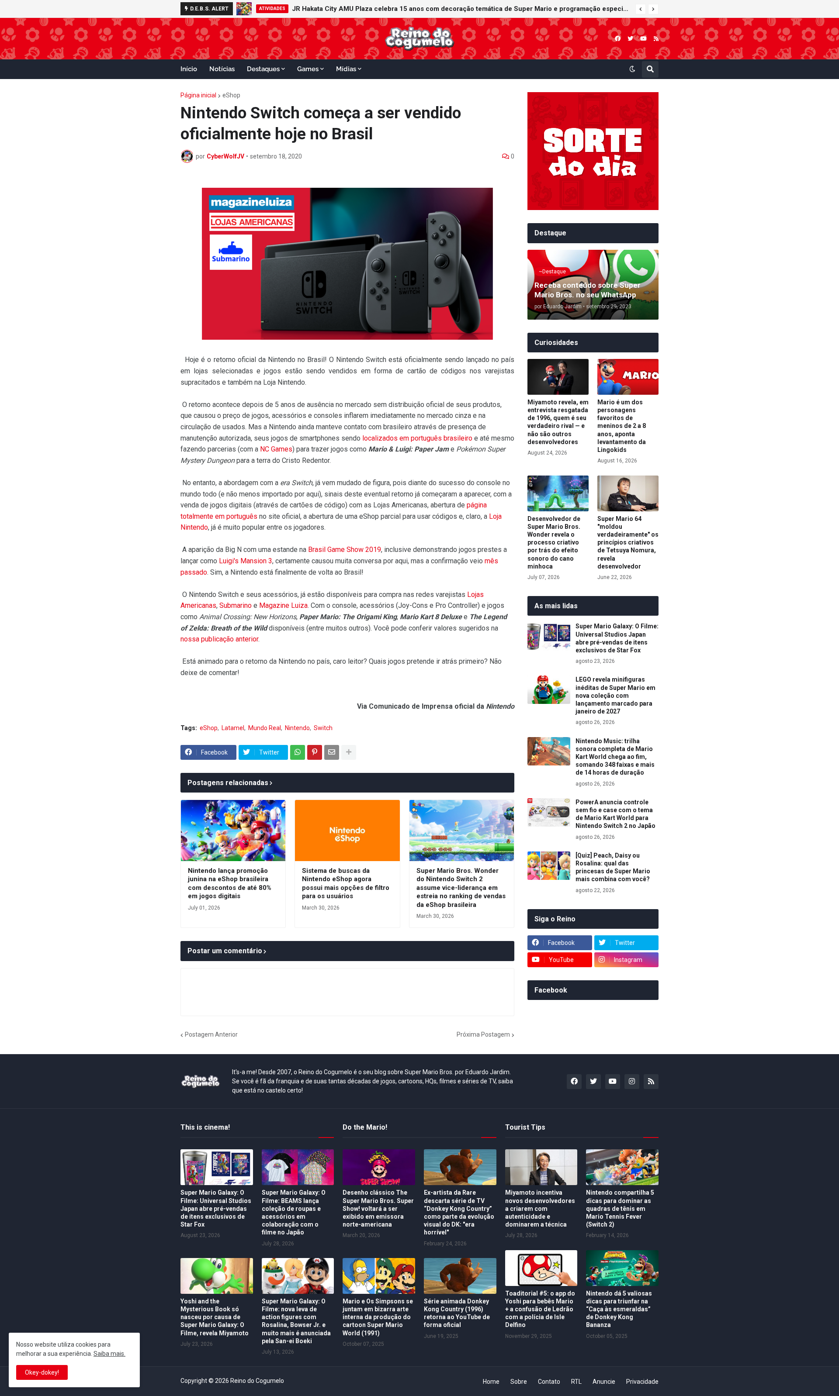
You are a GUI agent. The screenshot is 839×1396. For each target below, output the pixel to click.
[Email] (331, 752)
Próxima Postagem (483, 1034)
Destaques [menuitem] (263, 69)
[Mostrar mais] (348, 752)
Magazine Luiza (283, 605)
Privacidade (642, 1381)
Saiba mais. (109, 1353)
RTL (576, 1381)
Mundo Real (264, 727)
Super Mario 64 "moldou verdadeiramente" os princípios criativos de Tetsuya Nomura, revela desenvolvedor (628, 542)
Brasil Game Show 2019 (344, 549)
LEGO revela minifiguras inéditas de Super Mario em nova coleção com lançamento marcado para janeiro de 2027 (453, 9)
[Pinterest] (314, 752)
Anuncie (604, 1381)
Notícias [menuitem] (222, 69)
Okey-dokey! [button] (42, 1372)
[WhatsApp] (297, 752)
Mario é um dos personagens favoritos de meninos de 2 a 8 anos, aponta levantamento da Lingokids (621, 426)
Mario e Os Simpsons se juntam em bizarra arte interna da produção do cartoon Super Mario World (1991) (378, 1317)
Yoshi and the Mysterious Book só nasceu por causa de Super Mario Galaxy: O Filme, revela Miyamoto (214, 1317)
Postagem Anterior (211, 1034)
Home (491, 1381)
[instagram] (631, 1081)
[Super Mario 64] (628, 493)
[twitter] (630, 38)
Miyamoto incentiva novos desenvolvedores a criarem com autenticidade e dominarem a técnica (540, 1208)
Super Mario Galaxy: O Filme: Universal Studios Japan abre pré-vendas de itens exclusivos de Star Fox (617, 638)
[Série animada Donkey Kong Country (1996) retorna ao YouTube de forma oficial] (460, 1276)
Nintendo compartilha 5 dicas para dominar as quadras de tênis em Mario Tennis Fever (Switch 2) (620, 1208)
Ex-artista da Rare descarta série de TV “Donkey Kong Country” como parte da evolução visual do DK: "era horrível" (459, 1212)
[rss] (656, 38)
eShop (231, 95)
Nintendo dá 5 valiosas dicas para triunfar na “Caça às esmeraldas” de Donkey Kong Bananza (619, 1309)
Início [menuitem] (188, 69)
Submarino (235, 605)
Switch (323, 727)
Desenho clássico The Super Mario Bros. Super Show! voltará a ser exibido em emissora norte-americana (378, 1208)
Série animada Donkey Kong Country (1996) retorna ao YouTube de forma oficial (457, 1313)
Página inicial (198, 95)
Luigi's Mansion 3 (245, 561)
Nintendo (297, 727)
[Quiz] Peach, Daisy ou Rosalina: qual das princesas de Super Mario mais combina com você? (613, 867)
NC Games (276, 449)
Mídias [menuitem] (346, 69)
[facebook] (618, 38)
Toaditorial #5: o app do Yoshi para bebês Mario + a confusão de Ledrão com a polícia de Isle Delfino (540, 1309)
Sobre (518, 1381)
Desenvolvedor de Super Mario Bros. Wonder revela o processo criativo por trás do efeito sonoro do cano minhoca (553, 542)
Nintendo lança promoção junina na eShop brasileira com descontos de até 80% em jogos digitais (229, 883)
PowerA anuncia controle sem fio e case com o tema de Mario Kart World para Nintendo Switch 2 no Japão (615, 814)
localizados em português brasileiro (417, 438)
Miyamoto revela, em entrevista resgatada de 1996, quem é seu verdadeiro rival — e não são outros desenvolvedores (558, 422)
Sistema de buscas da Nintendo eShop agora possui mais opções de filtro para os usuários (345, 883)
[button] (640, 9)
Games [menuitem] (308, 69)
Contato (549, 1381)
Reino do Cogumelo (257, 1380)
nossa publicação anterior (219, 639)
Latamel (233, 727)
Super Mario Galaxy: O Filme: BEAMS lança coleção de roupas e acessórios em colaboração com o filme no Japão (294, 1212)
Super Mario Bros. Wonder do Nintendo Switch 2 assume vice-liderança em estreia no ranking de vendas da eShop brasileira (461, 888)
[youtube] (643, 38)
